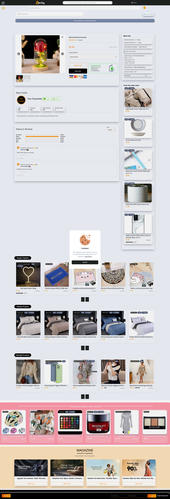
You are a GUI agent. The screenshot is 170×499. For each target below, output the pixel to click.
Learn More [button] (88, 256)
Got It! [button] (85, 262)
